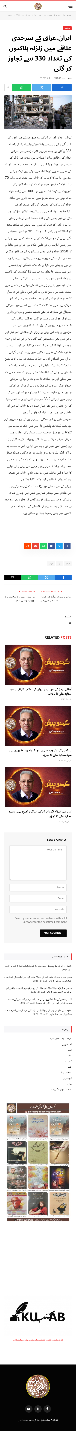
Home (69, 15)
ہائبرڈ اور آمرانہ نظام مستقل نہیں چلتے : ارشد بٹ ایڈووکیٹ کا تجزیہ (41, 966)
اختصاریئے (67, 1044)
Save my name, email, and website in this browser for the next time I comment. (41, 920)
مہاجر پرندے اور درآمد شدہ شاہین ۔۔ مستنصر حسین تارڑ (56, 599)
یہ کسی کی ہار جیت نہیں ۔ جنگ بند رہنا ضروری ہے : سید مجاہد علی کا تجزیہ (40, 753)
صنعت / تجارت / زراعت (61, 1090)
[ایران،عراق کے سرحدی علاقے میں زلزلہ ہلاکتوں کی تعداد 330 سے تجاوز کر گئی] (38, 112)
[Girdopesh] (38, 6)
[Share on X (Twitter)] (41, 87)
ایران (68, 564)
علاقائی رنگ (66, 1073)
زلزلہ (59, 564)
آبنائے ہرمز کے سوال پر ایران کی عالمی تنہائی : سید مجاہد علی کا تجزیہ (40, 692)
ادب (70, 1050)
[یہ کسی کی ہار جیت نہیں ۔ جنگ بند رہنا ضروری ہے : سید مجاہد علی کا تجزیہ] (38, 726)
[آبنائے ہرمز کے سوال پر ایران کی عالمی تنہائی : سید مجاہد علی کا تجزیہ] (38, 664)
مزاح (69, 1084)
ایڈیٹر (69, 78)
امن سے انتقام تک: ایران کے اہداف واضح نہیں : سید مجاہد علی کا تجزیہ (40, 814)
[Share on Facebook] (62, 87)
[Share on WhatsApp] (21, 87)
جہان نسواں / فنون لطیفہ (60, 1039)
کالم (70, 1056)
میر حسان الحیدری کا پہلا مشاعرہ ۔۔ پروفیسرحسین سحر (20, 599)
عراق (51, 564)
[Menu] (70, 6)
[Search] (5, 6)
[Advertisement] (38, 1259)
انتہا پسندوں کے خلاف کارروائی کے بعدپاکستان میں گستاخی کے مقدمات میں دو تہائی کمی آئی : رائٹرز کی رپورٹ (39, 1001)
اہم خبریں (67, 28)
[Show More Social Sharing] (7, 87)
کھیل (69, 1067)
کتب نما (68, 1061)
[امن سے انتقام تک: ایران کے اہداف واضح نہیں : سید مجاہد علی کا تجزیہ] (38, 787)
